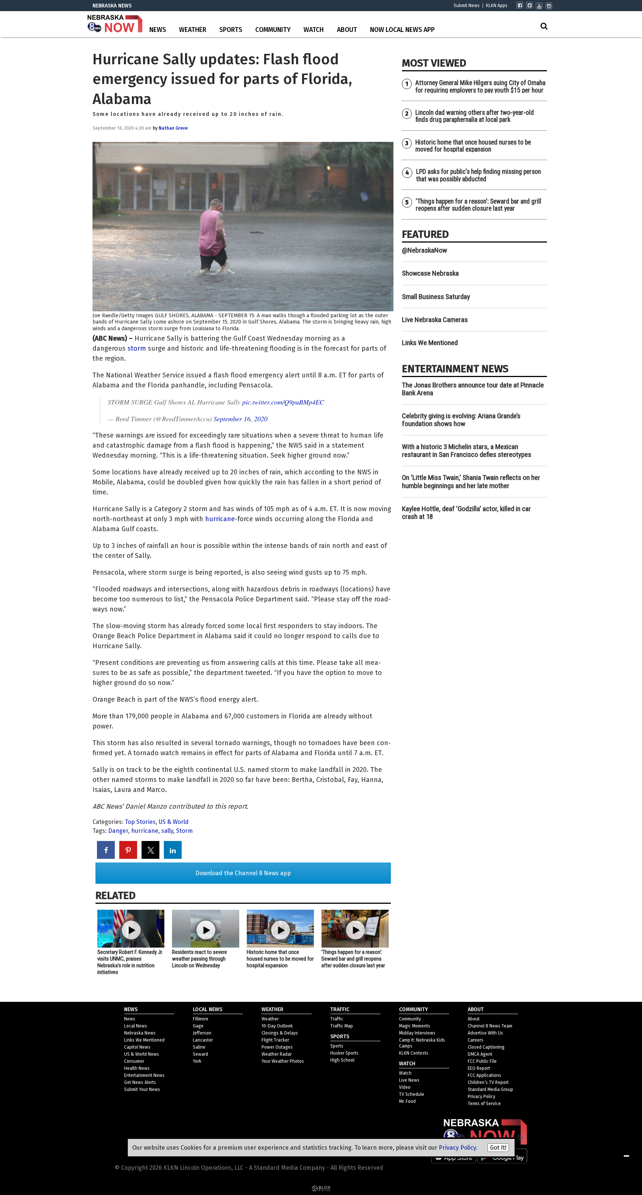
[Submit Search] (544, 26)
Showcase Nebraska (430, 273)
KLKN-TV (115, 24)
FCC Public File (482, 1061)
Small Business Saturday (436, 296)
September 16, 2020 (241, 418)
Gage (198, 1026)
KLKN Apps (497, 5)
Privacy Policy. (458, 1147)
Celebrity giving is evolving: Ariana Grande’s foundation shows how (461, 420)
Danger (118, 830)
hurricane (220, 519)
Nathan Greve (173, 128)
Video (405, 1087)
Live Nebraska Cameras (435, 319)
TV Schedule (411, 1094)
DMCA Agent (480, 1054)
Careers (475, 1040)
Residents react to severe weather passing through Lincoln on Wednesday (199, 959)
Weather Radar (277, 1054)
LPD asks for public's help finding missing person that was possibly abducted (478, 175)
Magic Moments (414, 1026)
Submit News (467, 5)
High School (342, 1060)
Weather (192, 30)
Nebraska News (140, 1033)
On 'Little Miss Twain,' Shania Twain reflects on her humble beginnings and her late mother (471, 481)
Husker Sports (344, 1053)
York (197, 1061)
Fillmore (200, 1019)
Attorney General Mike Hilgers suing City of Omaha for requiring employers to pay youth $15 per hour (480, 86)
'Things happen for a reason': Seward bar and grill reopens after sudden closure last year (353, 959)
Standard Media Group (490, 1089)
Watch (314, 30)
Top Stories (140, 821)
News (157, 30)
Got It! (498, 1147)
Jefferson (202, 1033)
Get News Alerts (140, 1082)
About (347, 30)
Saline (199, 1047)
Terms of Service (484, 1103)
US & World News (141, 1054)
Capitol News (137, 1047)
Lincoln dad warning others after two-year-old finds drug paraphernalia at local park (474, 116)
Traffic (336, 1019)
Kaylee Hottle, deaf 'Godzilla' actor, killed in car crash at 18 (466, 512)
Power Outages (277, 1047)
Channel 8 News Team (490, 1026)
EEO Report (479, 1068)
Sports (230, 30)
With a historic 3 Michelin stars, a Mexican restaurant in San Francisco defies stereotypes (466, 450)
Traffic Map (341, 1026)
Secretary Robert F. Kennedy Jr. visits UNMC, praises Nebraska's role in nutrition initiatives (130, 962)
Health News (137, 1068)
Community (273, 30)
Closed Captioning (486, 1047)
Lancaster (203, 1040)
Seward (200, 1054)
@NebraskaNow (424, 250)
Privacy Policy (481, 1096)
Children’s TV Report (488, 1082)
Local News (135, 1026)
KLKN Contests (413, 1053)
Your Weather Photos (283, 1061)
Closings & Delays (280, 1033)
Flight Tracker (275, 1040)
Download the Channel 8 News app (243, 873)
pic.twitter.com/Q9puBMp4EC (283, 401)
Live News (409, 1080)
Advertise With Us (485, 1033)
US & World (174, 821)
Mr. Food (407, 1101)
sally (167, 830)
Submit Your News (142, 1089)
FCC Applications (484, 1075)
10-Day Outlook (277, 1026)
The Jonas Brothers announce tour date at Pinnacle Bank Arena (473, 389)
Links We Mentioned (430, 342)
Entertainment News (144, 1075)
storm (136, 348)
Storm (184, 830)
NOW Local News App (402, 30)
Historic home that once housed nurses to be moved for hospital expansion (280, 959)
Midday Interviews (417, 1033)
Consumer (134, 1061)
